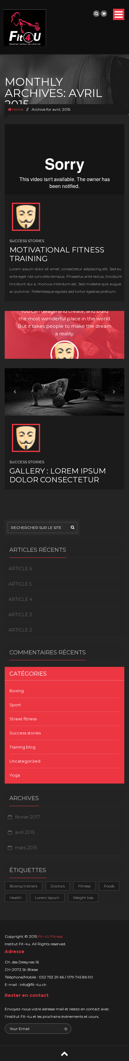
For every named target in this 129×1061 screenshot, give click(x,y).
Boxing (16, 690)
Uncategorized (24, 761)
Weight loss (83, 897)
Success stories (26, 240)
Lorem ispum (47, 897)
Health (16, 897)
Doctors (58, 886)
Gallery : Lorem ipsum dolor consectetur (57, 475)
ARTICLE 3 (20, 614)
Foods (109, 886)
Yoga (14, 775)
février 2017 (27, 817)
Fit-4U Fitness (50, 936)
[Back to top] (64, 1053)
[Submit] (65, 1029)
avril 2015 (24, 832)
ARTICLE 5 (20, 584)
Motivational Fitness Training (56, 254)
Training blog (22, 746)
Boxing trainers (23, 886)
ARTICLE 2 (20, 630)
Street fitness (23, 718)
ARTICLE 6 (20, 568)
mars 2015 (26, 847)
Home (17, 109)
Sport (15, 704)
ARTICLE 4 (20, 599)
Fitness (84, 886)
